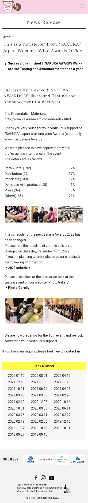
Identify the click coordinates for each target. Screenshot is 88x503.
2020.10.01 (16, 408)
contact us (72, 351)
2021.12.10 (16, 382)
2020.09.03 (39, 408)
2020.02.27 (62, 415)
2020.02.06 (39, 421)
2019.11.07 (16, 428)
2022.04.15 (62, 375)
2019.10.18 (39, 428)
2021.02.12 (16, 402)
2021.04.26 (62, 389)
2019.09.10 (39, 434)
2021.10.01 (16, 389)
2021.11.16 (62, 382)
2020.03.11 (39, 415)
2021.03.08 (39, 395)
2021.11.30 (39, 382)
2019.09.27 (16, 434)
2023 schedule (19, 268)
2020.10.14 (62, 402)
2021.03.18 (16, 395)
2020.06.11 (62, 408)
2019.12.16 (62, 421)
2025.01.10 (16, 375)
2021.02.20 (62, 395)
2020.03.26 (16, 415)
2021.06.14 (39, 389)
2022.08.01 (39, 375)
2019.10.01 (62, 428)
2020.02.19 (16, 421)
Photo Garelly (18, 288)
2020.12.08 (39, 402)
